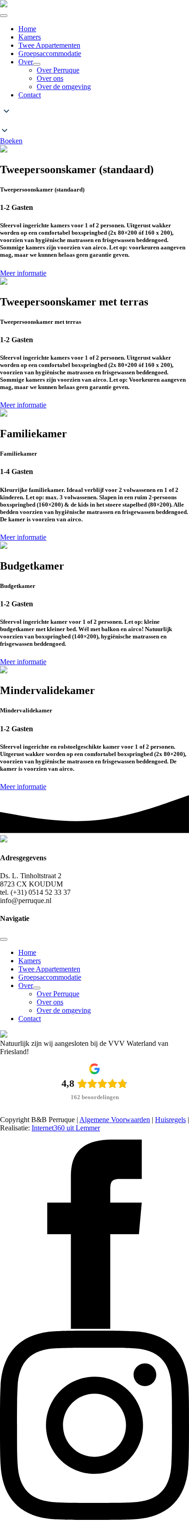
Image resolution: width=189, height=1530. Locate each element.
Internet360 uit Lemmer (66, 1128)
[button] (94, 122)
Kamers (29, 37)
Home (27, 29)
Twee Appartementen (49, 45)
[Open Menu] (3, 15)
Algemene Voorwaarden (114, 1120)
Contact (29, 95)
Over (25, 62)
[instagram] (94, 1517)
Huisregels (170, 1120)
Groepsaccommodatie (49, 53)
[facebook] (94, 1326)
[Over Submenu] (36, 64)
